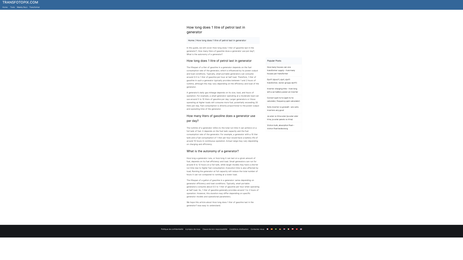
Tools (12, 7)
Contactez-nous (257, 229)
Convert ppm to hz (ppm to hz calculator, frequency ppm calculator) (283, 99)
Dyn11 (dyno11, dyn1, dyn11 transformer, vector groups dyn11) (282, 81)
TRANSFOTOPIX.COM (20, 2)
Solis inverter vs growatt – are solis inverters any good (283, 108)
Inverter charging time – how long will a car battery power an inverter (282, 90)
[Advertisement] (231, 18)
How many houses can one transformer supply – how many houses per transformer (281, 70)
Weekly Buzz (22, 7)
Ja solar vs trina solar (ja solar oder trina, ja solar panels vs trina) (282, 117)
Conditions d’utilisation (238, 229)
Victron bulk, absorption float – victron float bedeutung (280, 127)
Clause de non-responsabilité (215, 229)
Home (4, 7)
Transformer (34, 7)
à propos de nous (192, 229)
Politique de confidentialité (172, 229)
